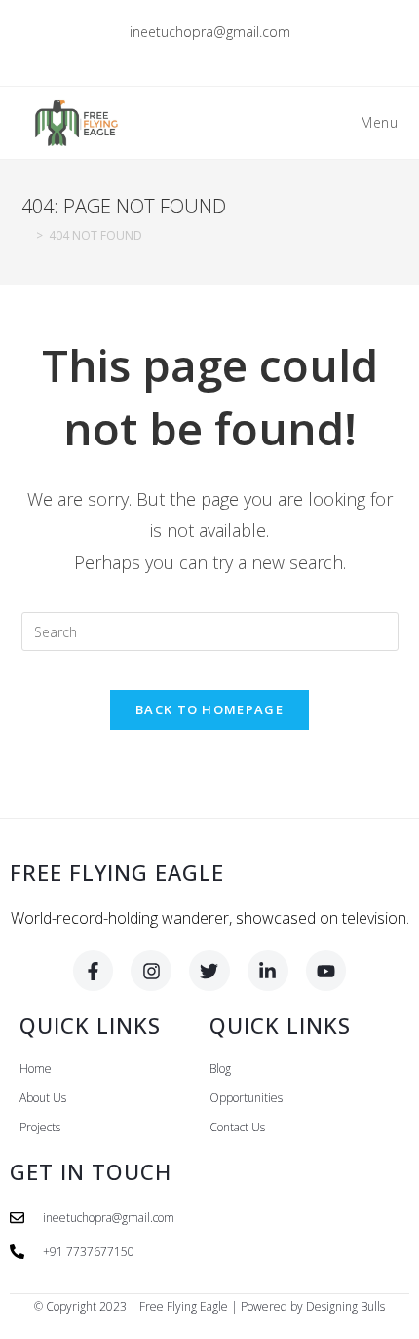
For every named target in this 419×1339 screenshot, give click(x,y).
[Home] (25, 235)
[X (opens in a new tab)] (168, 52)
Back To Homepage (209, 709)
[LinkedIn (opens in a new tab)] (235, 52)
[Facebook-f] (93, 970)
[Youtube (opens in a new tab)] (255, 52)
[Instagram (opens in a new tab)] (213, 52)
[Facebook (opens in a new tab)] (190, 52)
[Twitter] (209, 970)
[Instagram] (151, 970)
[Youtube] (326, 970)
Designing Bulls (345, 1306)
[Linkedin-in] (268, 970)
